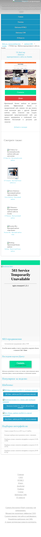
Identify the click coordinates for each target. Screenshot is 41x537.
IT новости (20, 498)
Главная (20, 17)
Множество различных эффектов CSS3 (20, 513)
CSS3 (21, 477)
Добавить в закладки (20, 127)
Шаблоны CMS (21, 33)
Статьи (20, 492)
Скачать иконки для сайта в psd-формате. (21, 516)
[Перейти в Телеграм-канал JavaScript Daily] (7, 266)
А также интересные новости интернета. (21, 522)
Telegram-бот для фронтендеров (31, 1)
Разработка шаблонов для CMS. (20, 519)
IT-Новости (20, 38)
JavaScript (20, 486)
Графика (20, 489)
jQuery (20, 483)
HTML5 (21, 480)
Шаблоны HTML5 (21, 27)
